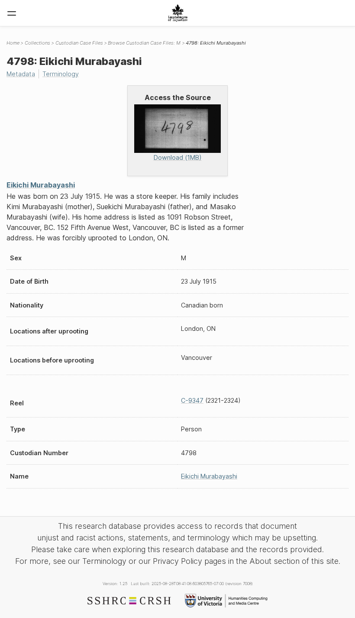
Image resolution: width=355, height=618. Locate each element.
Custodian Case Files (79, 43)
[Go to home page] (177, 13)
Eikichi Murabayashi (40, 185)
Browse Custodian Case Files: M (144, 43)
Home (12, 43)
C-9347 (192, 400)
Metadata (20, 74)
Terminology (60, 74)
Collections (37, 43)
